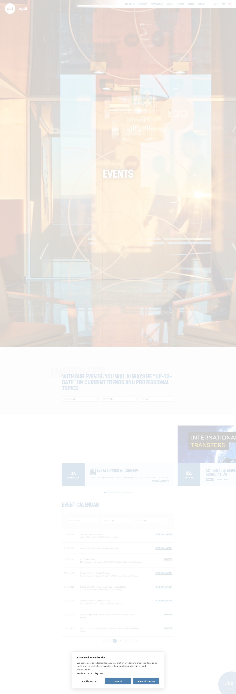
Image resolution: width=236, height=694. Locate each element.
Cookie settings (90, 681)
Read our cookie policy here (90, 673)
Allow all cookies (146, 681)
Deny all (118, 681)
